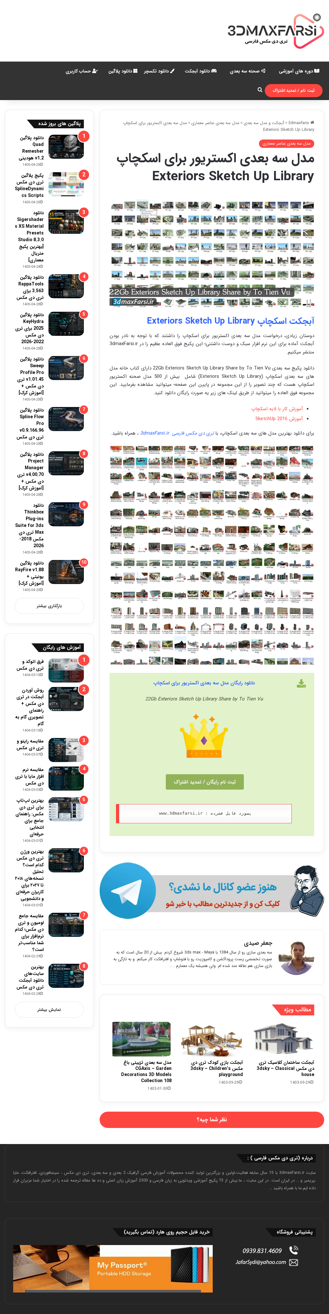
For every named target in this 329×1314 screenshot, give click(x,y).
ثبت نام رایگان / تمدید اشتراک (205, 782)
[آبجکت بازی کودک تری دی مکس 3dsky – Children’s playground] (212, 1039)
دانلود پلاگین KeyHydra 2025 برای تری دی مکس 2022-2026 (29, 328)
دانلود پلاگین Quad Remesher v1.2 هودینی (31, 148)
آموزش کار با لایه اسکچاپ (277, 409)
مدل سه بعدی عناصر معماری (215, 123)
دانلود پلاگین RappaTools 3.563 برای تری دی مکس (30, 287)
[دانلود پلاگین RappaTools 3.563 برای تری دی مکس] (66, 286)
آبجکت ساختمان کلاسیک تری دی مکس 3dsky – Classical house (285, 1068)
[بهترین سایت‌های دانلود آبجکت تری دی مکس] (66, 976)
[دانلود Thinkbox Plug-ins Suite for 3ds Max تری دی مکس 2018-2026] (66, 514)
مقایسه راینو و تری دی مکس (30, 744)
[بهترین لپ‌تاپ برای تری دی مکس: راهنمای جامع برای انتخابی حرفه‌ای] (66, 809)
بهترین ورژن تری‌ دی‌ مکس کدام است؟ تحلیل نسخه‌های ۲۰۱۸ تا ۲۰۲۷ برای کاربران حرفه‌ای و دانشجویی (29, 875)
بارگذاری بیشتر (49, 606)
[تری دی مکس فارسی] (276, 31)
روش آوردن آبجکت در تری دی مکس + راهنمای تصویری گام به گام (29, 707)
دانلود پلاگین (120, 71)
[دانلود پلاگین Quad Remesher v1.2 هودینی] (66, 147)
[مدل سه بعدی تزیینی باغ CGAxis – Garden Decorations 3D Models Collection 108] (140, 1039)
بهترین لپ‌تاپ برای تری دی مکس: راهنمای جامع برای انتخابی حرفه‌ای (29, 817)
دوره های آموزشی (296, 71)
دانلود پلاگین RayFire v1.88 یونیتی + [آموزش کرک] (29, 573)
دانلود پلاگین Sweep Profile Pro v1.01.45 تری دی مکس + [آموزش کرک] (30, 376)
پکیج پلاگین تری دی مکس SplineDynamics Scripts (29, 185)
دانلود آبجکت (198, 71)
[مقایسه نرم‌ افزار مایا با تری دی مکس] (66, 779)
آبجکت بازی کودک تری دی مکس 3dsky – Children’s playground (217, 1068)
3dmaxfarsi (299, 123)
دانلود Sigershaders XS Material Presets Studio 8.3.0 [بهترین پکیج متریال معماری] (29, 236)
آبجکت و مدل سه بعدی (264, 123)
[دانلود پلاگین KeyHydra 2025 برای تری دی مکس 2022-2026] (66, 324)
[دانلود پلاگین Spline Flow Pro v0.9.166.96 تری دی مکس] (66, 419)
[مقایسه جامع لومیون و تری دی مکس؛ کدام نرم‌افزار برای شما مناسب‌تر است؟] (66, 925)
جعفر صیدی (258, 943)
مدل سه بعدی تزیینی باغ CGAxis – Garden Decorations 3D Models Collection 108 (146, 1071)
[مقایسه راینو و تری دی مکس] (66, 750)
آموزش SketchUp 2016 (279, 419)
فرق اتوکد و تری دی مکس (30, 665)
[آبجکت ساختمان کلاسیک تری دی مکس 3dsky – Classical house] (283, 1039)
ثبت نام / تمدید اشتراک (294, 90)
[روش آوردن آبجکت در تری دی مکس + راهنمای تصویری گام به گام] (66, 699)
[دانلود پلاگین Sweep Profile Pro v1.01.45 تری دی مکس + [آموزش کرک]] (66, 368)
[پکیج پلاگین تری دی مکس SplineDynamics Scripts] (66, 184)
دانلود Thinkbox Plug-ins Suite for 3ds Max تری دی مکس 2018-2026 (29, 525)
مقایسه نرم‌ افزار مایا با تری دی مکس (29, 776)
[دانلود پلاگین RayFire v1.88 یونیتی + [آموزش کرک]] (66, 572)
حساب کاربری (79, 71)
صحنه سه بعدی (245, 71)
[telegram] (212, 890)
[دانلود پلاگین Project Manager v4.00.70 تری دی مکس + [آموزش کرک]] (66, 463)
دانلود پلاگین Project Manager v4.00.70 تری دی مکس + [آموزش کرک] (30, 471)
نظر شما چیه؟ (212, 1119)
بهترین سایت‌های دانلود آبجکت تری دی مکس (30, 977)
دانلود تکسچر (157, 71)
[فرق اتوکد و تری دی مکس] (66, 670)
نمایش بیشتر (49, 1009)
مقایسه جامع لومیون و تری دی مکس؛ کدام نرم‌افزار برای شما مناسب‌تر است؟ (29, 932)
